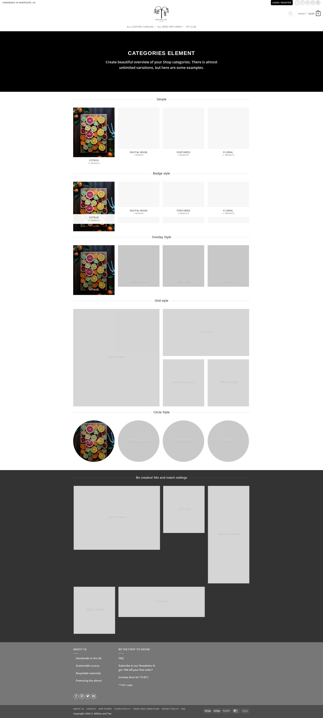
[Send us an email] (312, 2)
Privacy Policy (170, 708)
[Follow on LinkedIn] (318, 2)
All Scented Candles (140, 26)
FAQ (121, 658)
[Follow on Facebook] (297, 2)
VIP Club (191, 26)
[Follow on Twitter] (307, 2)
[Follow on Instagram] (302, 2)
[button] (309, 13)
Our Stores (105, 708)
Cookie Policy (122, 708)
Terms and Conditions (146, 708)
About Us (78, 708)
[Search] (290, 13)
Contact (91, 708)
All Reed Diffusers (169, 26)
